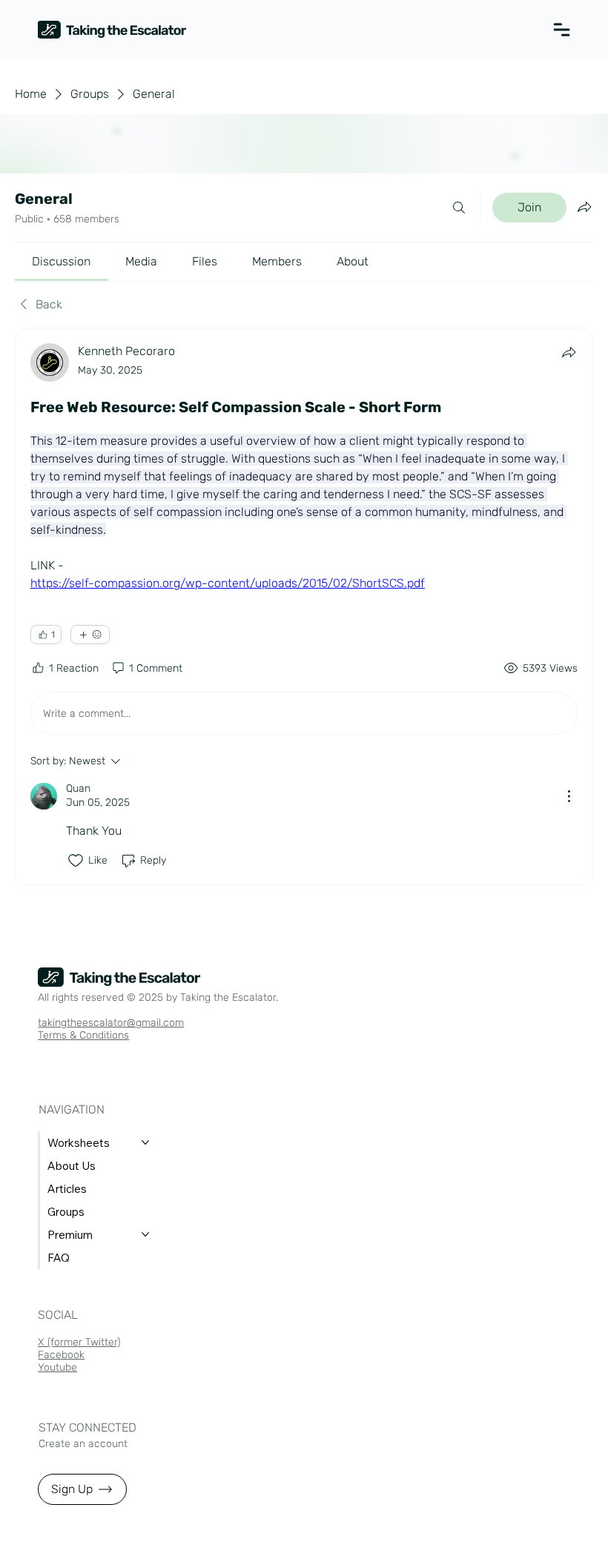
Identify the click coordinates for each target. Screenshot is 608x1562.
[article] (304, 606)
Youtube (57, 1367)
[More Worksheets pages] (145, 1142)
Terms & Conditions (83, 1035)
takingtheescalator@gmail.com (111, 1022)
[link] (61, 261)
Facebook (61, 1354)
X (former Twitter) (79, 1342)
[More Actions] (569, 796)
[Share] (569, 352)
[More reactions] (90, 634)
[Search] (459, 207)
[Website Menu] (552, 29)
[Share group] (584, 207)
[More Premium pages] (145, 1234)
